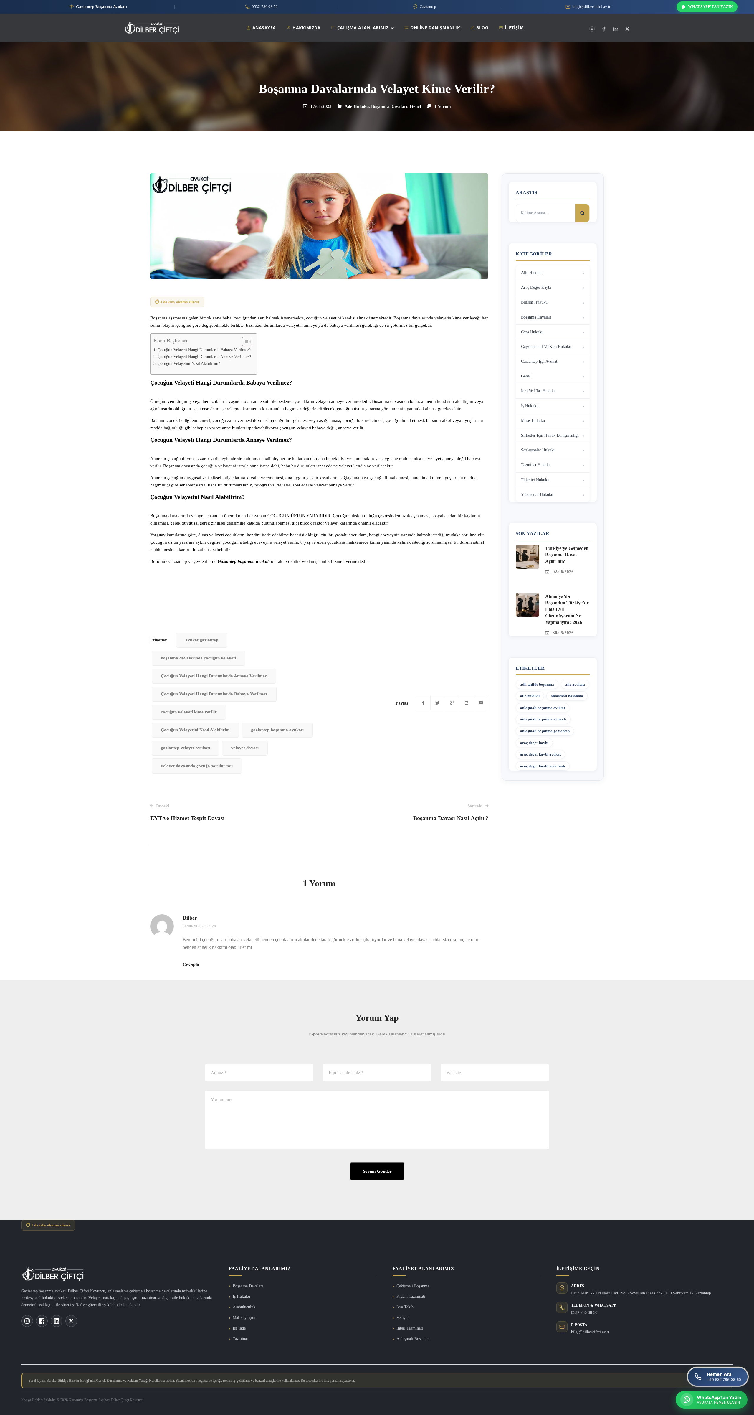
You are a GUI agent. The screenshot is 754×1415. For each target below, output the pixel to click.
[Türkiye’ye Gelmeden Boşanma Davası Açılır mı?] (527, 548)
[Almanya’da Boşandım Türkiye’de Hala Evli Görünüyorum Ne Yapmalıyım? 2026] (527, 596)
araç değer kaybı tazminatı (542, 766)
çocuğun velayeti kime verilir (189, 712)
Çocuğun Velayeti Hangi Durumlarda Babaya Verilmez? (204, 350)
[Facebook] (603, 29)
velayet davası (245, 748)
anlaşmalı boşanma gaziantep (545, 731)
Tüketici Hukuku (535, 480)
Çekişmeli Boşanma (412, 1286)
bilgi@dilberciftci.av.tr (590, 1332)
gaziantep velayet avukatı (185, 748)
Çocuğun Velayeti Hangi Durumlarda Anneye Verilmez (214, 676)
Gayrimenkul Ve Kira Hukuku (546, 346)
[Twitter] (627, 29)
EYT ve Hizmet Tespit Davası (187, 812)
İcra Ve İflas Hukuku (538, 391)
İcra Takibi (405, 1307)
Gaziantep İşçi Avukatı (539, 361)
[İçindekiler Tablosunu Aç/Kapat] (244, 342)
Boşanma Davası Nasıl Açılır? (450, 812)
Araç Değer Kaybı (536, 287)
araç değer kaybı (534, 743)
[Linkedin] (615, 29)
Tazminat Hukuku (536, 465)
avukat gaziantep (201, 640)
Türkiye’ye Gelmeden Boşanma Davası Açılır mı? (566, 555)
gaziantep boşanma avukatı (277, 730)
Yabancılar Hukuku (537, 494)
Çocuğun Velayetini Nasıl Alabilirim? (189, 363)
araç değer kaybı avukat (540, 754)
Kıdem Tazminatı (410, 1296)
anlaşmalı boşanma (567, 696)
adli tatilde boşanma (537, 684)
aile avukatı (575, 684)
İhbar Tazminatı (409, 1328)
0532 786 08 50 (584, 1312)
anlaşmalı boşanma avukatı (543, 719)
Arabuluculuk (244, 1307)
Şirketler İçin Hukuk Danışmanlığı (550, 435)
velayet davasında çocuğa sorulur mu (197, 765)
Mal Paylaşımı (245, 1317)
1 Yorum (442, 106)
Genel (415, 106)
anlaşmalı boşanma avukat (542, 707)
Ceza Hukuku (532, 332)
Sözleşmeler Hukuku (538, 450)
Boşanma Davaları (389, 106)
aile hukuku (530, 696)
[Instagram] (592, 29)
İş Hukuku (529, 406)
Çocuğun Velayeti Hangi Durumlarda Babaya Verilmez (214, 694)
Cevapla (191, 964)
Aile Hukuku (357, 106)
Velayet (402, 1317)
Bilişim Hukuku (534, 302)
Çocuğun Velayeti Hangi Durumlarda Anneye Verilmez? (204, 356)
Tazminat (240, 1339)
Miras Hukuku (533, 420)
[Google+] (452, 703)
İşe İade (239, 1328)
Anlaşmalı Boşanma (412, 1339)
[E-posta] (481, 703)
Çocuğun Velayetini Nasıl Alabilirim (195, 730)
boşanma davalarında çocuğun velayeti (198, 658)
